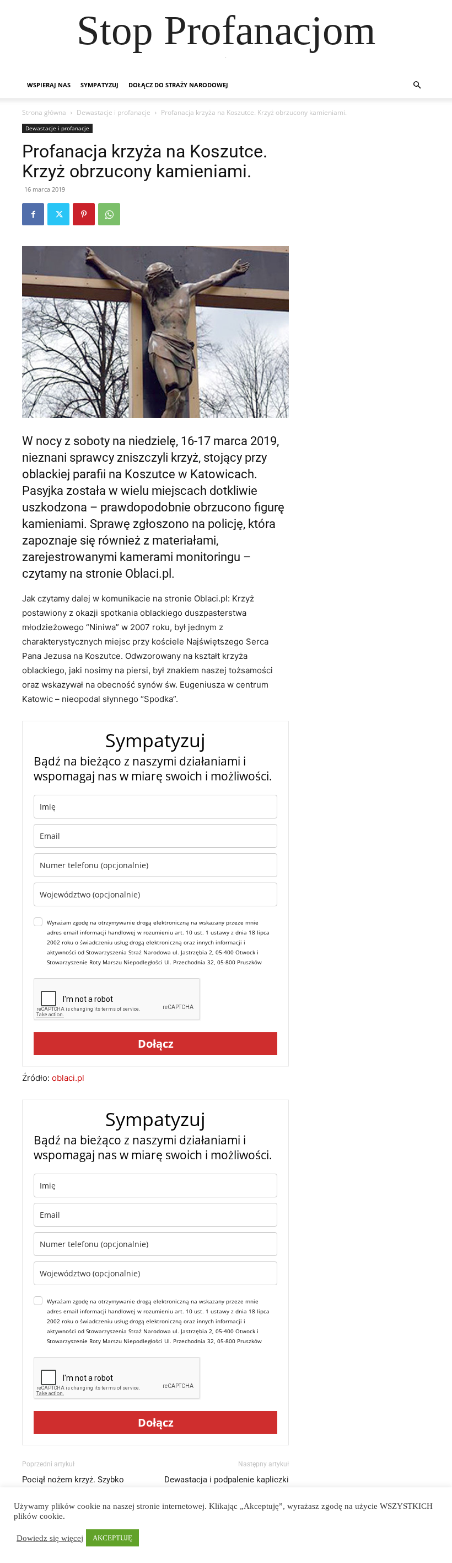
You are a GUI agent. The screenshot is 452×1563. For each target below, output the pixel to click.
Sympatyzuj (99, 85)
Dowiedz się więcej (50, 1538)
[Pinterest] (84, 214)
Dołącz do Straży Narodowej (178, 85)
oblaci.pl (68, 1078)
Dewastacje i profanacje (113, 112)
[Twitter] (58, 214)
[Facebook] (33, 214)
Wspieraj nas (49, 85)
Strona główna (44, 112)
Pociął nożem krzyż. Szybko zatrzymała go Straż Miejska (74, 1485)
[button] (416, 85)
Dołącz (156, 1043)
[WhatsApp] (109, 214)
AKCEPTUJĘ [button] (112, 1538)
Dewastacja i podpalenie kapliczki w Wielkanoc (226, 1485)
